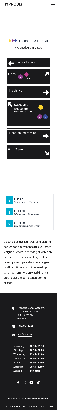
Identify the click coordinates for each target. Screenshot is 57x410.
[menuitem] (28, 4)
